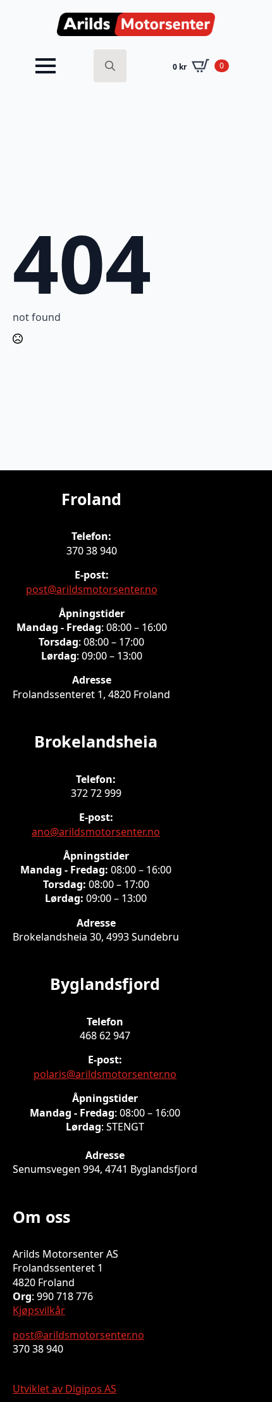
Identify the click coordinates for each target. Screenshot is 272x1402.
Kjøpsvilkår (39, 1310)
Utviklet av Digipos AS (64, 1389)
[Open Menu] (45, 66)
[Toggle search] (110, 65)
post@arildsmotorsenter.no (92, 589)
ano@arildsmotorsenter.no (96, 832)
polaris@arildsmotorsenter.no (105, 1074)
